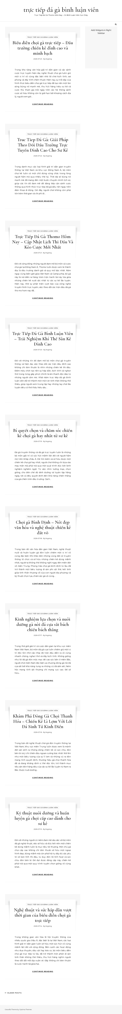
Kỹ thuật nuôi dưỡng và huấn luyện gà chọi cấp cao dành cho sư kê (43, 818)
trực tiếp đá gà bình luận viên (61, 10)
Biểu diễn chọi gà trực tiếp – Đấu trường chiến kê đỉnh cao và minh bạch (43, 48)
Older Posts (14, 993)
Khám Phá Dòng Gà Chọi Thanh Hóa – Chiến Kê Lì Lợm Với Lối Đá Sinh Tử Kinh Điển (43, 721)
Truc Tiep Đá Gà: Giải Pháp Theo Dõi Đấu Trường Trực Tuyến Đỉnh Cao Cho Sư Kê (42, 145)
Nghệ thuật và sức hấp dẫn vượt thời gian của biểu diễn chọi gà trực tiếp (42, 915)
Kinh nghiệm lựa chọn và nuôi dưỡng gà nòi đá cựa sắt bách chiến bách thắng (42, 624)
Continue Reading (42, 104)
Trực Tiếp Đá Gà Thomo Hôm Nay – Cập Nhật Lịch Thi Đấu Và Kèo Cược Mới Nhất (42, 242)
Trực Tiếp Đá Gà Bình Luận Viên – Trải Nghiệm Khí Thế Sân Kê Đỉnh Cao (42, 339)
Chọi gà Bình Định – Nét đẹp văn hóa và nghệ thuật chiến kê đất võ (43, 527)
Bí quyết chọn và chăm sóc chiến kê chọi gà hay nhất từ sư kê (42, 433)
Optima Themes (25, 1009)
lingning (49, 59)
